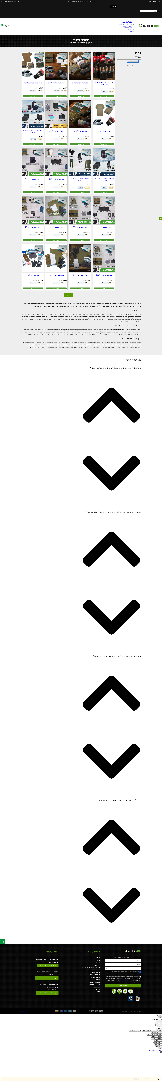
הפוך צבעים (158, 1040)
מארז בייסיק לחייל (104, 131)
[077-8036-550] (159, 1)
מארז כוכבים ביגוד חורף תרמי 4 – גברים (104, 179)
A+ (157, 1021)
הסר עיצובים (158, 1044)
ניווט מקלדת (158, 1023)
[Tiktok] (114, 991)
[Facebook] (125, 991)
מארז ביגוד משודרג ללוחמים (32, 83)
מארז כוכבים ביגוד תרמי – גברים (80, 179)
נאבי (131, 1030)
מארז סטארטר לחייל (80, 275)
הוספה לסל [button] (32, 96)
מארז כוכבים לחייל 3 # (32, 179)
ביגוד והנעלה (81, 43)
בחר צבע (158, 1028)
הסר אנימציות (157, 1042)
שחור (160, 1030)
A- (160, 1021)
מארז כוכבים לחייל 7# (80, 227)
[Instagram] (119, 991)
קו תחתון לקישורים (156, 1032)
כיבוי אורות (158, 1046)
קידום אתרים (24, 1011)
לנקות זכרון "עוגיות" (156, 1036)
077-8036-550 (153, 1)
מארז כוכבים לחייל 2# (56, 179)
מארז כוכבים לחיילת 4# (32, 227)
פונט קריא (158, 1025)
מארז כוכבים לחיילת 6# (104, 275)
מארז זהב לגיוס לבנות (56, 131)
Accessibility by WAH (155, 1050)
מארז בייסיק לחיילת (80, 131)
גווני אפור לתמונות (156, 1038)
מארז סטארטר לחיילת (56, 275)
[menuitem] (129, 21)
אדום (143, 1030)
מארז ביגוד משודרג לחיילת (56, 83)
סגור (160, 1017)
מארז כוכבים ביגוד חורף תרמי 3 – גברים (32, 131)
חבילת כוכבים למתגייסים (80, 83)
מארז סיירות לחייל (33, 275)
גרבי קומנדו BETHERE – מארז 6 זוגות (104, 83)
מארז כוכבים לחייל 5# (104, 227)
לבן (156, 1030)
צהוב (135, 1030)
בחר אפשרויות (104, 96)
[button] (68, 295)
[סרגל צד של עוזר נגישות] (159, 1015)
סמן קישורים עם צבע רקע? (154, 1034)
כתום (139, 1030)
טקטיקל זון (89, 43)
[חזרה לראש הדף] (2, 941)
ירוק (152, 1030)
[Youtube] (130, 991)
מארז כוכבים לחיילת (56, 227)
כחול (148, 1030)
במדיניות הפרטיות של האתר (126, 980)
